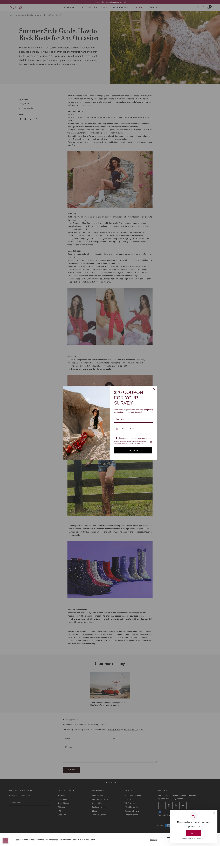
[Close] (154, 389)
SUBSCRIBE (133, 450)
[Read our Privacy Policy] (151, 442)
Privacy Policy (89, 840)
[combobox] (120, 429)
